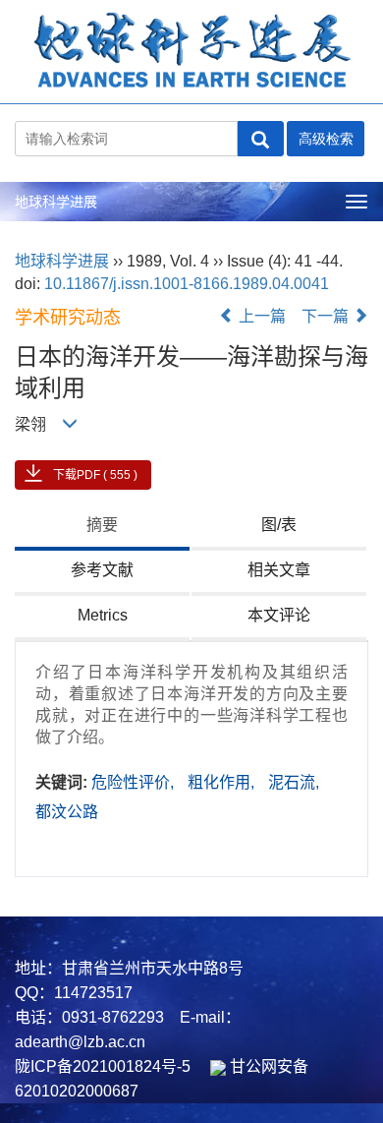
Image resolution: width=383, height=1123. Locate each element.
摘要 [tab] (102, 524)
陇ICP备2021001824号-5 (103, 1066)
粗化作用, (223, 782)
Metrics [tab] (103, 615)
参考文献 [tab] (102, 570)
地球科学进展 (56, 201)
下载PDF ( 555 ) (95, 475)
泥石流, (293, 782)
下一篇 (327, 316)
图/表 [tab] (279, 524)
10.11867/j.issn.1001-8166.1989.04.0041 (186, 283)
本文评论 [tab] (278, 615)
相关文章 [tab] (278, 570)
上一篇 (260, 316)
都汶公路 (66, 811)
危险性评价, (134, 782)
